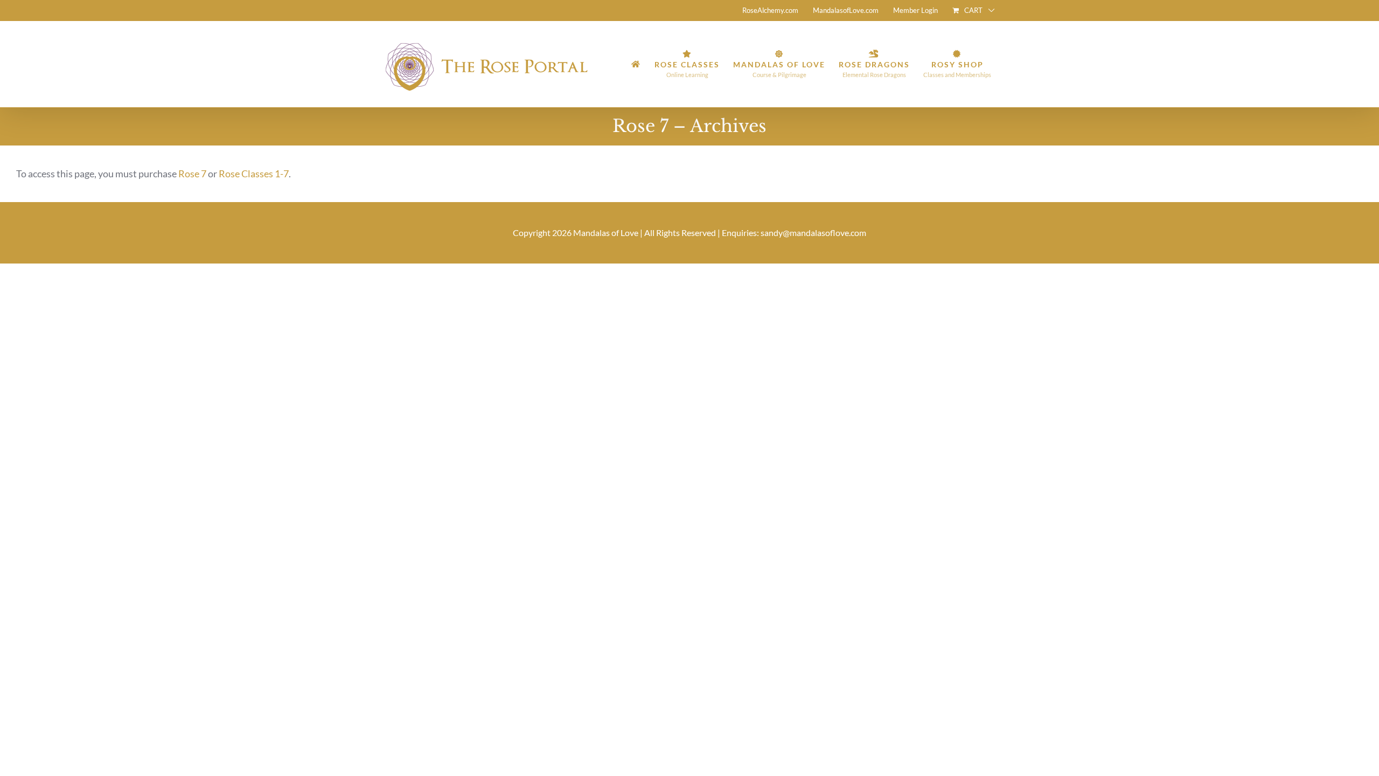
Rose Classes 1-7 (254, 173)
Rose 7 (192, 173)
